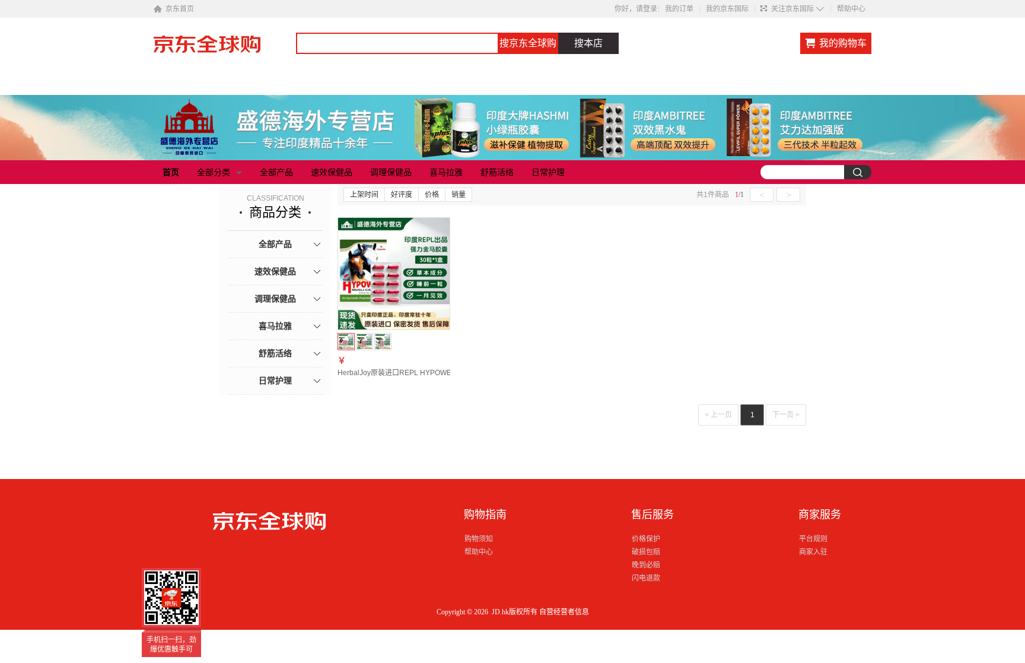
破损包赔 (646, 552)
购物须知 (478, 539)
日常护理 (548, 172)
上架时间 (364, 195)
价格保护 (646, 539)
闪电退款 (646, 578)
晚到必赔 (646, 565)
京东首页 (179, 9)
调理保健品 (391, 172)
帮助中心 (851, 9)
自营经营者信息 (564, 612)
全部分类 (213, 172)
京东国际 (225, 50)
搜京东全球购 (527, 43)
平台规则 (813, 539)
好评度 (401, 195)
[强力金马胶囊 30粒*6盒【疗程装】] (382, 341)
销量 (458, 195)
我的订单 (679, 9)
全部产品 (276, 172)
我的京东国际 (727, 9)
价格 (432, 195)
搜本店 (588, 43)
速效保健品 (331, 172)
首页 (171, 172)
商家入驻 (813, 552)
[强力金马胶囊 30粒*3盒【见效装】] (364, 341)
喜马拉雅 (446, 172)
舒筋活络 (497, 172)
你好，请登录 (636, 9)
